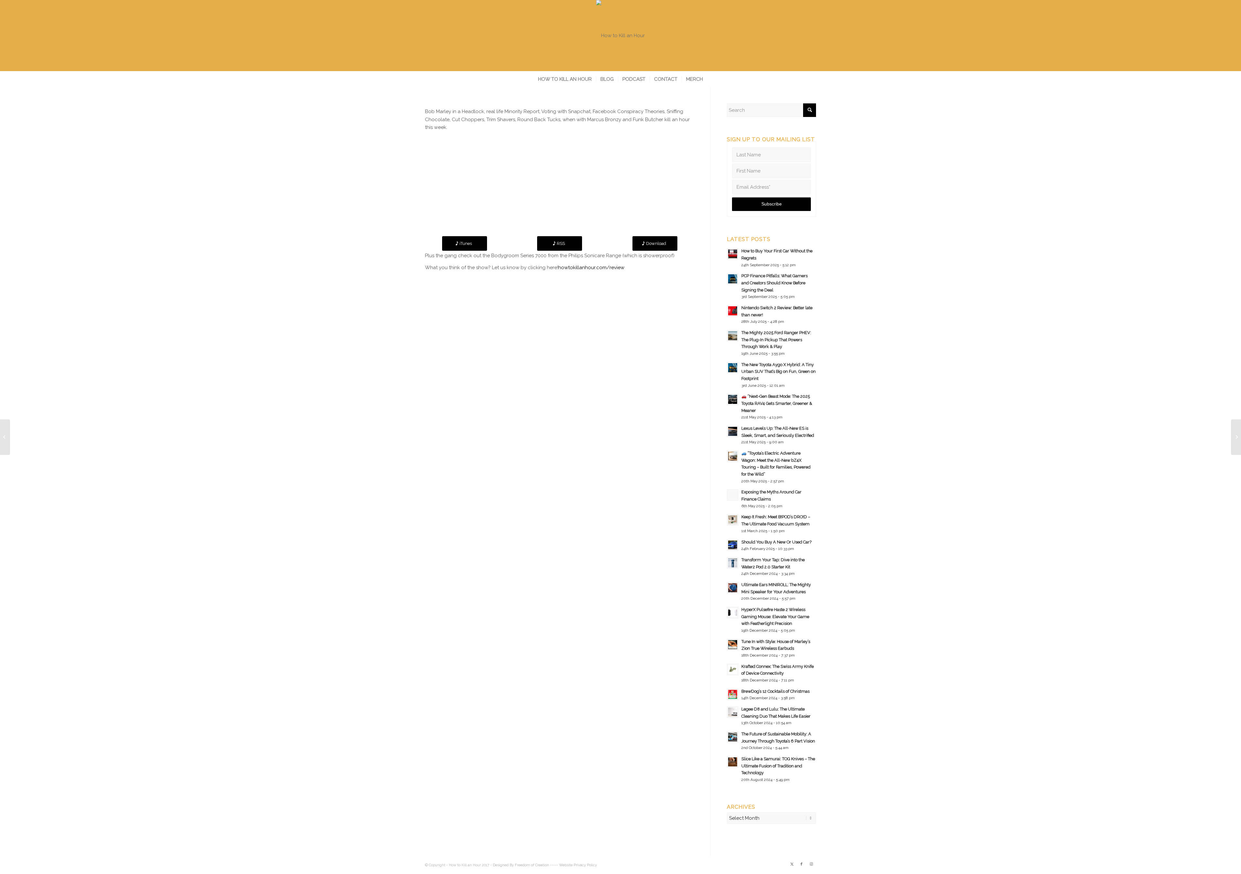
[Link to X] (792, 864)
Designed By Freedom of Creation (521, 865)
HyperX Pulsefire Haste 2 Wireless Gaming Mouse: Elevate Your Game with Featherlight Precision (775, 616)
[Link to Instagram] (811, 864)
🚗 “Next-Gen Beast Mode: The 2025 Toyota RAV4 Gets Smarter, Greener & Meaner (776, 403)
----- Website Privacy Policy (573, 865)
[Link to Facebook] (801, 864)
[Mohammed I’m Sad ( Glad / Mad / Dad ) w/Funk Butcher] (5, 437)
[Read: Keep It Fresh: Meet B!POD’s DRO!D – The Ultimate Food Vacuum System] (732, 520)
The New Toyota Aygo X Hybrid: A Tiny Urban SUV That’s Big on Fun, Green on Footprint (778, 371)
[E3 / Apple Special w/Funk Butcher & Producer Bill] (1236, 437)
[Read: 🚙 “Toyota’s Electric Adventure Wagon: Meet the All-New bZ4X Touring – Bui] (732, 456)
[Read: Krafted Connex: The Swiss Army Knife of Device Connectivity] (732, 669)
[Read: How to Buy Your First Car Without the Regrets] (732, 254)
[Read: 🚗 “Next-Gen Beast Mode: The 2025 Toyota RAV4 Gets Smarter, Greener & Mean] (732, 399)
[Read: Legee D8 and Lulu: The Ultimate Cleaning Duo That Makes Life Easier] (732, 712)
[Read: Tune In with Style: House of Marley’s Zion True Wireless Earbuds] (732, 644)
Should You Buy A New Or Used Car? (776, 542)
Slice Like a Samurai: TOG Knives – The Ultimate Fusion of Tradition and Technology (778, 765)
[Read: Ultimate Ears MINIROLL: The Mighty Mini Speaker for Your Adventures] (732, 588)
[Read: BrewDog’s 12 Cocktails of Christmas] (732, 694)
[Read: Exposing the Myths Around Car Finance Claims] (732, 495)
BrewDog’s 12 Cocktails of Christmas (775, 691)
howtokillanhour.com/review (591, 267)
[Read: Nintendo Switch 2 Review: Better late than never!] (732, 311)
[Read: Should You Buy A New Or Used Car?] (732, 545)
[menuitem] (565, 79)
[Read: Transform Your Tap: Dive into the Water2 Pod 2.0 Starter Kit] (732, 563)
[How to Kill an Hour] (620, 35)
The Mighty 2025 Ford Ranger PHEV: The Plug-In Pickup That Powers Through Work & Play (776, 339)
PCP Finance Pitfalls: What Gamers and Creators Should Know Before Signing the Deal (774, 282)
